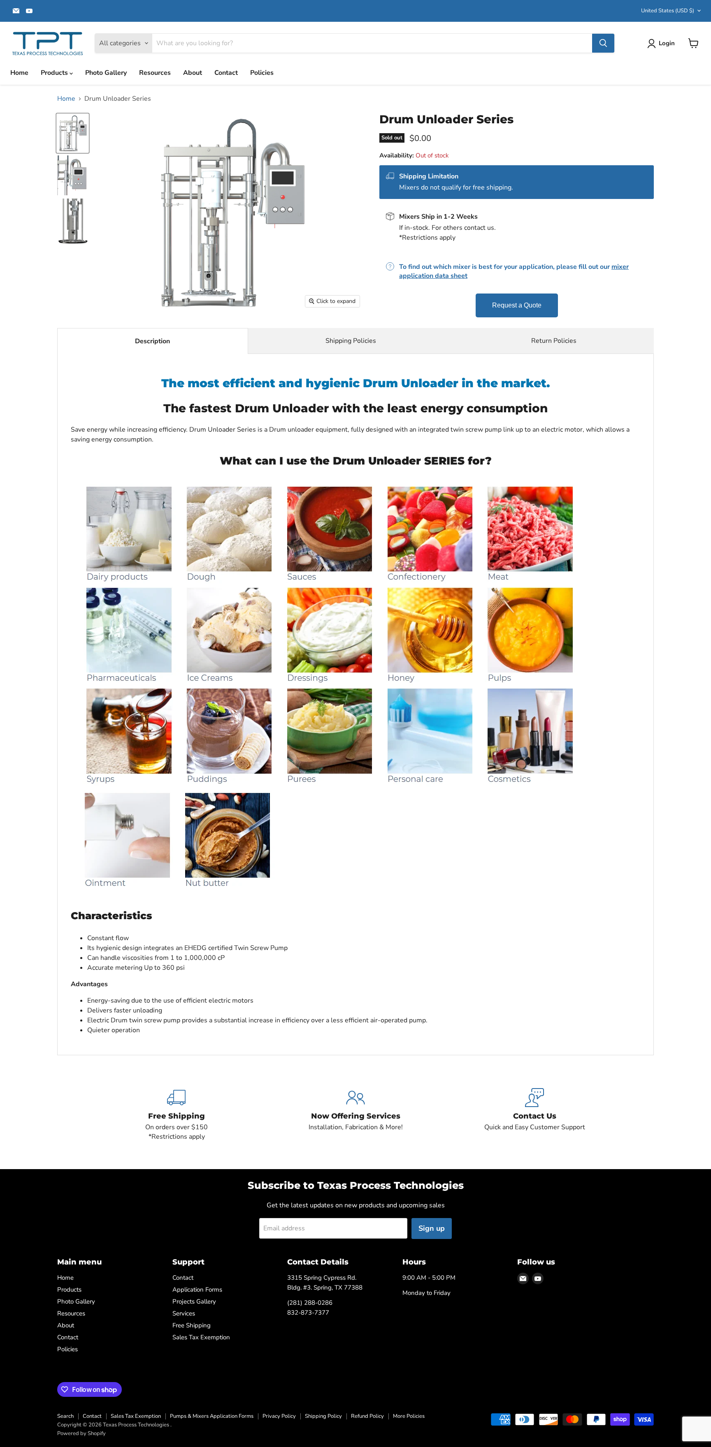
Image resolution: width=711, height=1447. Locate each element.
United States (667, 10)
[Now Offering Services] (355, 1115)
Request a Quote (516, 305)
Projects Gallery (194, 1301)
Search (65, 1416)
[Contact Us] (534, 1115)
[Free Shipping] (176, 1115)
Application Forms (197, 1289)
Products (55, 72)
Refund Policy (367, 1416)
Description (152, 341)
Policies (262, 72)
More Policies (409, 1416)
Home (19, 72)
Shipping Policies (350, 340)
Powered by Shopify (81, 1433)
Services (183, 1313)
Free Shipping (191, 1325)
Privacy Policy (279, 1416)
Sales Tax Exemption (201, 1337)
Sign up (431, 1228)
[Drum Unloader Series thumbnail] (72, 175)
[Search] (603, 43)
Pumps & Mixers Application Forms (211, 1416)
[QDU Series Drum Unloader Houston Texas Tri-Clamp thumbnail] (72, 133)
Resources (155, 72)
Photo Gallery (106, 72)
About (192, 72)
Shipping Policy (323, 1416)
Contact (226, 72)
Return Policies (553, 340)
